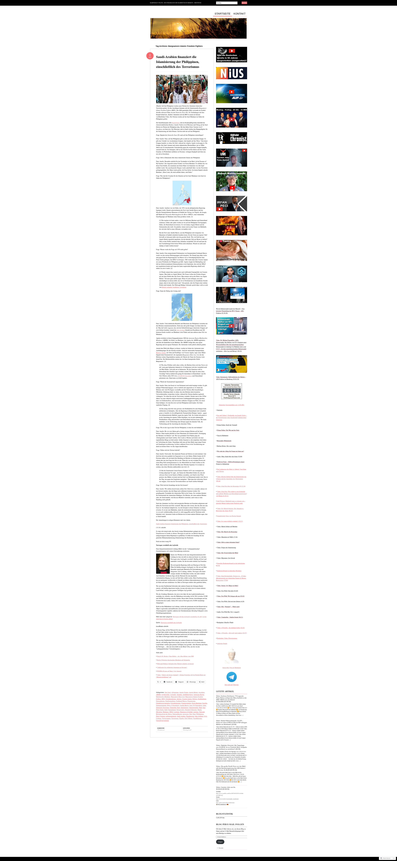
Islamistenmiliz (193, 708)
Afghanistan (174, 692)
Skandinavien (190, 716)
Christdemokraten (171, 699)
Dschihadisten (202, 699)
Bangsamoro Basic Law (178, 697)
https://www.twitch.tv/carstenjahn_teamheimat (227, 799)
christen (179, 699)
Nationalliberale (177, 714)
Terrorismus (174, 718)
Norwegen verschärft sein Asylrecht (171, 622)
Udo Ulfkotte (188, 718)
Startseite (222, 13)
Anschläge (201, 692)
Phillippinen (200, 714)
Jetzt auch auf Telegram (232, 685)
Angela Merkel (193, 692)
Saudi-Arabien (181, 716)
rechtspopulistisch (171, 716)
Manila (199, 710)
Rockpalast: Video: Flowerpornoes (227, 638)
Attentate (179, 695)
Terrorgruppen (166, 718)
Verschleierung (197, 718)
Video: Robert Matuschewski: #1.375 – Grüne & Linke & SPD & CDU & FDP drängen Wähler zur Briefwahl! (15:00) (231, 722)
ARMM (158, 695)
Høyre (169, 705)
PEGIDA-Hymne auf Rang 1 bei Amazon (169, 671)
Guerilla (204, 703)
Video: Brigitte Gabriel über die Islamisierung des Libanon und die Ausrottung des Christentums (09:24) (231, 479)
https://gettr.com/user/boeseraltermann (225, 802)
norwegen (185, 714)
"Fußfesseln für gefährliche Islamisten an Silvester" (172, 667)
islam (204, 705)
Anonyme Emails (222, 643)
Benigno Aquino (161, 353)
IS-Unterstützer (197, 705)
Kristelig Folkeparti (191, 710)
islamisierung (184, 708)
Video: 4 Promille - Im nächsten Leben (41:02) (231, 628)
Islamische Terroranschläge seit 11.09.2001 (231, 405)
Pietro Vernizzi (160, 716)
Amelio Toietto (183, 692)
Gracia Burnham (196, 703)
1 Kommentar (161, 730)
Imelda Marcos (184, 705)
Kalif (165, 710)
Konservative (180, 710)
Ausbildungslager (188, 695)
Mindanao (166, 712)
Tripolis (181, 718)
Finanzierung (191, 701)
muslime (195, 712)
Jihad (200, 708)
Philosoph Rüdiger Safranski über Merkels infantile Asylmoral (175, 664)
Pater (194, 714)
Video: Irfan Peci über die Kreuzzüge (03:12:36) (231, 486)
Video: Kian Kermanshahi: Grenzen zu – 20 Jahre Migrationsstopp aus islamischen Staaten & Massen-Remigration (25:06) (231, 578)
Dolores (195, 699)
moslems (176, 712)
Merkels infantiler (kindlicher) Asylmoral (174, 287)
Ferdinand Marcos (181, 701)
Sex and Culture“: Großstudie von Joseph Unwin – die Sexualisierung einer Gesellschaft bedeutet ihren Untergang (231, 417)
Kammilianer (176, 123)
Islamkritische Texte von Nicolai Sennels (229, 516)
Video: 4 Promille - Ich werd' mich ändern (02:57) (232, 633)
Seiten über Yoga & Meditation (231, 668)
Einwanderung (160, 701)
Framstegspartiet (186, 703)
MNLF (171, 712)
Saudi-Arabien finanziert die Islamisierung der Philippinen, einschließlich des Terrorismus (177, 61)
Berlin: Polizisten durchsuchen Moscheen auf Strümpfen (173, 660)
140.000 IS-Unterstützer (185, 376)
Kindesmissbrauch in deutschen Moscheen (229, 571)
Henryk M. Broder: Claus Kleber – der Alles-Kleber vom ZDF (175, 656)
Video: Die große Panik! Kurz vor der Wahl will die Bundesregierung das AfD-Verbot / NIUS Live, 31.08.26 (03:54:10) (231, 768)
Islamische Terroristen (162, 708)
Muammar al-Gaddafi (186, 712)
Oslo (190, 714)
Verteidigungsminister (162, 721)
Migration (159, 712)
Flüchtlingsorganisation (163, 703)
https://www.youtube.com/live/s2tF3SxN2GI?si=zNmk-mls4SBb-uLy (229, 794)
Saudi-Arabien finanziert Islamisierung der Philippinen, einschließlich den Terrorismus (181, 524)
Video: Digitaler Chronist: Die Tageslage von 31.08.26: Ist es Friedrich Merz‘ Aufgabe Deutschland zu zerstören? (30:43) (231, 747)
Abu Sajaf (168, 692)
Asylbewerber (165, 695)
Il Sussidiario (175, 705)
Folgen (220, 842)
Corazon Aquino (187, 699)
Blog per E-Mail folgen (230, 824)
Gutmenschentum (161, 705)
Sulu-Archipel (181, 330)
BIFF (163, 699)
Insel (191, 705)
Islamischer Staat (175, 708)
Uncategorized (187, 730)
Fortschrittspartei (176, 703)
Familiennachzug (170, 701)
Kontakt (240, 13)
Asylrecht (173, 695)
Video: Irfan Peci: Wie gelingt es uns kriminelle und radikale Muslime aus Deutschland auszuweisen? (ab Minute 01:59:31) (231, 493)
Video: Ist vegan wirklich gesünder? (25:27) (230, 521)
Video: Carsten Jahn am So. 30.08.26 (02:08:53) (226, 788)
